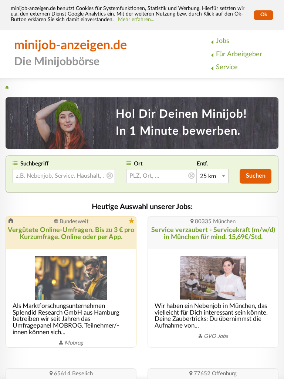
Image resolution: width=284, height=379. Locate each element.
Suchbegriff (34, 164)
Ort (138, 164)
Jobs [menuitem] (222, 41)
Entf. (203, 164)
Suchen (256, 176)
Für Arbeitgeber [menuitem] (239, 54)
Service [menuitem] (227, 67)
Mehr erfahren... (136, 19)
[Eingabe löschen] (109, 176)
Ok (263, 14)
